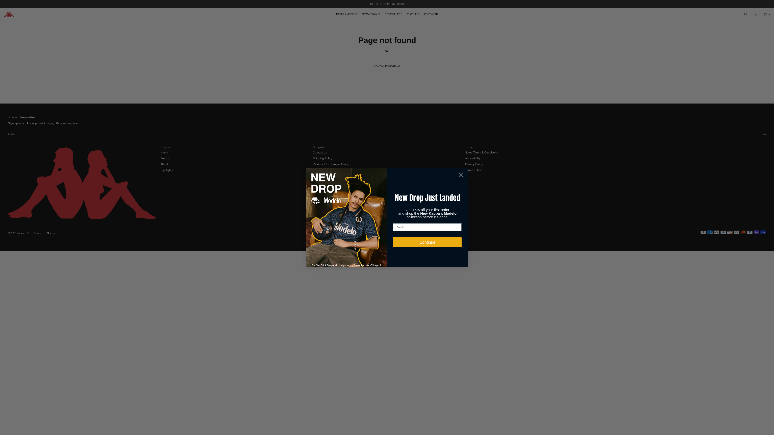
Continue (427, 242)
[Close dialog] (461, 175)
